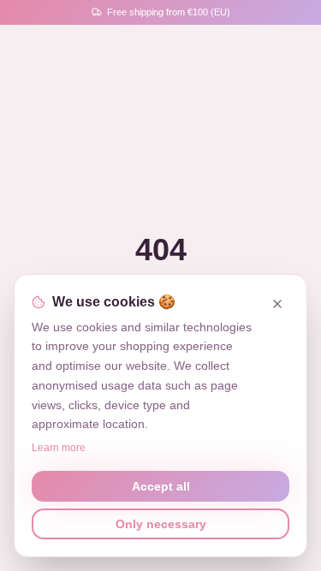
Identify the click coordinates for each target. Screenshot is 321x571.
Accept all (161, 486)
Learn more (59, 448)
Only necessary (161, 524)
